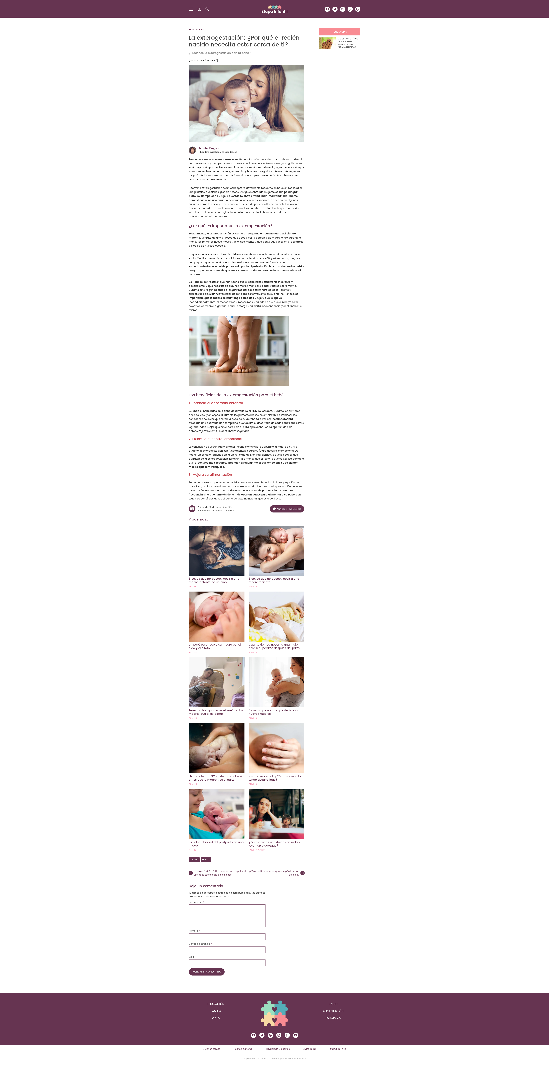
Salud (202, 29)
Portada (194, 859)
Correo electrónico (200, 944)
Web (191, 957)
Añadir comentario (289, 509)
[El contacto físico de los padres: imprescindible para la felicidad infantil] (327, 43)
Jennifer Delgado (209, 148)
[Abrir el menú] (191, 9)
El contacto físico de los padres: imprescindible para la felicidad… (348, 43)
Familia (193, 29)
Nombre (194, 931)
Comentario (196, 902)
